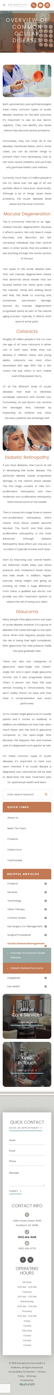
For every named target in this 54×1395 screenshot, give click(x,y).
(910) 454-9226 (27, 1237)
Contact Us (25, 1070)
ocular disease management (26, 943)
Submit (13, 1191)
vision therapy (16, 909)
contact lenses (16, 918)
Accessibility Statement (22, 1371)
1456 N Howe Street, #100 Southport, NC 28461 (27, 1223)
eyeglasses (13, 978)
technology (14, 900)
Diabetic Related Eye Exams (26, 968)
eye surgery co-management (25, 926)
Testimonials (14, 860)
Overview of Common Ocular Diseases (27, 955)
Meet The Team (16, 828)
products (12, 883)
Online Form (14, 849)
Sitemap (31, 1376)
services (12, 892)
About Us (12, 817)
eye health (13, 986)
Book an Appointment (24, 1127)
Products (12, 839)
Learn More (25, 1022)
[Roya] (27, 1385)
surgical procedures (19, 935)
